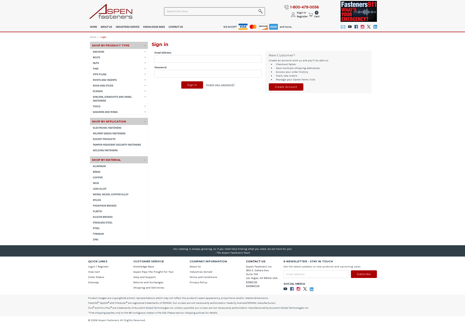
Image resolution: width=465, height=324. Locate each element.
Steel (96, 228)
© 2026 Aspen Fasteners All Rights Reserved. (117, 320)
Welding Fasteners (105, 150)
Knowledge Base (154, 26)
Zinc (95, 239)
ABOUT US (106, 26)
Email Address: (163, 52)
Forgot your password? (220, 84)
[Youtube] (350, 27)
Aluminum (99, 166)
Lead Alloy (99, 188)
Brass (96, 171)
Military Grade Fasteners (109, 133)
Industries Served (128, 26)
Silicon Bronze (103, 216)
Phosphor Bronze (104, 205)
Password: (160, 67)
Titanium (98, 233)
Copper (98, 177)
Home (93, 26)
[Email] (343, 27)
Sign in (301, 12)
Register (302, 16)
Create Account (286, 87)
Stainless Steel (102, 222)
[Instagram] (362, 27)
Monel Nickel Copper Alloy (110, 194)
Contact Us (176, 26)
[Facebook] (356, 27)
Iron (96, 183)
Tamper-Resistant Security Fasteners (117, 144)
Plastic (97, 211)
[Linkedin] (375, 27)
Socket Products (104, 139)
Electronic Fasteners (107, 127)
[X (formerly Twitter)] (369, 27)
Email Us (251, 281)
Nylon (97, 200)
